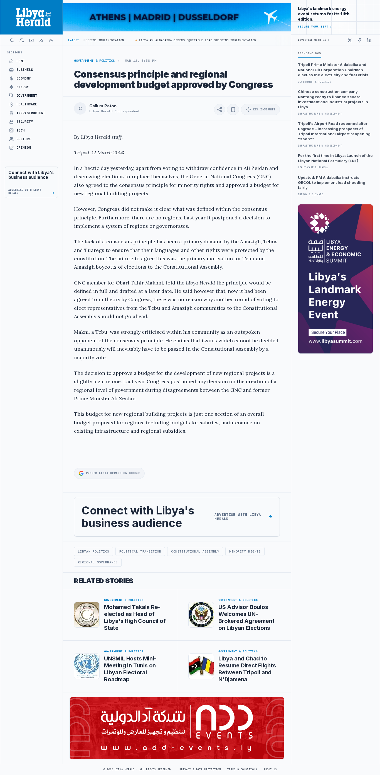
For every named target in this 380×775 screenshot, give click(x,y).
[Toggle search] (12, 40)
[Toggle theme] (51, 40)
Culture (23, 139)
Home (20, 61)
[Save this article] (233, 109)
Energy (22, 87)
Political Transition (140, 551)
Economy (23, 78)
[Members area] (22, 40)
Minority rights (245, 551)
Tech (20, 130)
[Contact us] (31, 40)
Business (24, 70)
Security (24, 122)
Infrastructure (31, 113)
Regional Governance (98, 562)
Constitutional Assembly (195, 551)
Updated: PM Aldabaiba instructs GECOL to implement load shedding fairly (331, 182)
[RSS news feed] (41, 40)
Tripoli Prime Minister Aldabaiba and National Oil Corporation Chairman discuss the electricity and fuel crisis (333, 69)
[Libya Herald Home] (31, 17)
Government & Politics (94, 61)
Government (26, 96)
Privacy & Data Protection (200, 769)
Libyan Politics (93, 551)
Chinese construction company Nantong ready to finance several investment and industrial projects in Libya (333, 99)
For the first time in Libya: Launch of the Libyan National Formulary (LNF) (335, 158)
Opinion (23, 148)
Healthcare (26, 104)
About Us (270, 769)
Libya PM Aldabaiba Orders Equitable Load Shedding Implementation (188, 40)
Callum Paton (102, 105)
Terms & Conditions (242, 769)
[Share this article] (219, 109)
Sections (14, 52)
